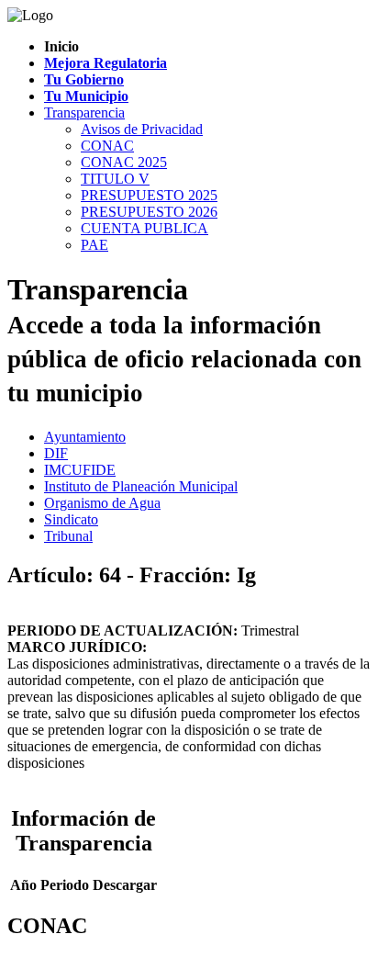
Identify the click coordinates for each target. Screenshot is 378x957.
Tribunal (68, 536)
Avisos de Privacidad (142, 129)
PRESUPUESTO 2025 (149, 195)
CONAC (107, 145)
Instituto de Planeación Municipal (141, 486)
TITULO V (115, 178)
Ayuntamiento (85, 437)
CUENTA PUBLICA (144, 228)
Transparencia (84, 112)
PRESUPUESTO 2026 (149, 212)
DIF (56, 453)
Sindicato (71, 519)
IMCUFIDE (80, 470)
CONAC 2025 (124, 162)
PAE (94, 245)
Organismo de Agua (102, 503)
